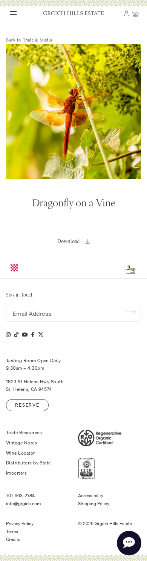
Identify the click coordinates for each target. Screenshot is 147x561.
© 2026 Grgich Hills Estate (105, 523)
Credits (13, 539)
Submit (130, 311)
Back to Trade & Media (29, 40)
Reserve (27, 405)
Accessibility (90, 495)
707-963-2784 (20, 495)
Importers (16, 473)
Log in (126, 16)
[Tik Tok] (16, 334)
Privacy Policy (20, 523)
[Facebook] (33, 334)
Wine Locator (20, 453)
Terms (12, 531)
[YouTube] (25, 334)
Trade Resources (24, 432)
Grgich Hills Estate (73, 13)
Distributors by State (28, 463)
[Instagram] (8, 334)
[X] (40, 334)
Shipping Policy (93, 503)
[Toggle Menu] (10, 10)
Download (68, 241)
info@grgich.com (23, 503)
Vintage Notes (21, 443)
